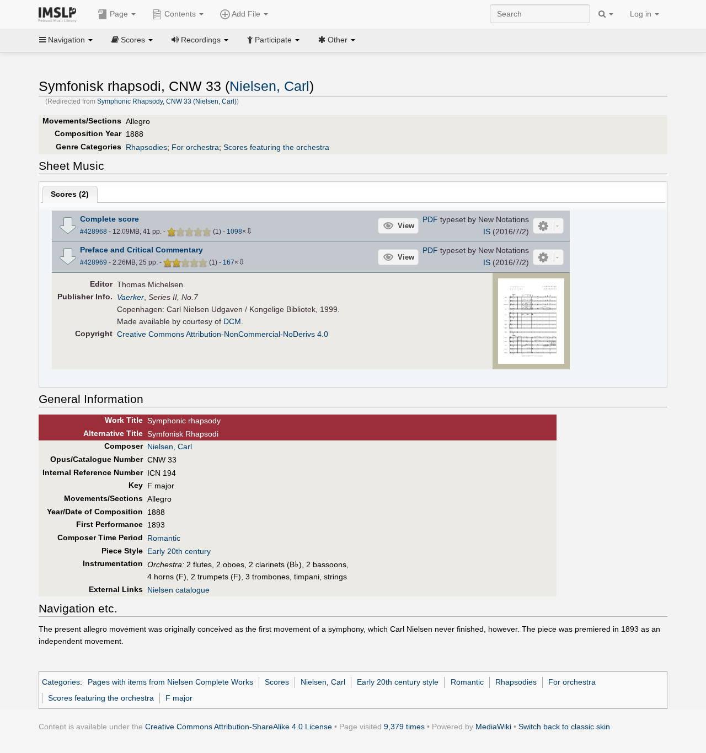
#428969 (93, 262)
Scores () (70, 194)
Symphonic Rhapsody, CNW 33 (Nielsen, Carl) (167, 101)
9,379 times (404, 726)
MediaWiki (493, 726)
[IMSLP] (59, 14)
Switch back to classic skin (564, 726)
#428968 (93, 231)
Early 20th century (179, 551)
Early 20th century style (397, 681)
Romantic (163, 538)
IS (486, 231)
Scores (277, 681)
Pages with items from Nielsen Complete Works (170, 681)
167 (228, 262)
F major (178, 697)
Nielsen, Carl (269, 86)
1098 (234, 231)
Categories (61, 681)
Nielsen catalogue (178, 589)
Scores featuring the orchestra (276, 147)
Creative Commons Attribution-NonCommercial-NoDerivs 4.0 (222, 334)
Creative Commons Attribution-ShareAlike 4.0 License (238, 726)
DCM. (233, 321)
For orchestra (195, 147)
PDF (430, 219)
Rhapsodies (146, 147)
